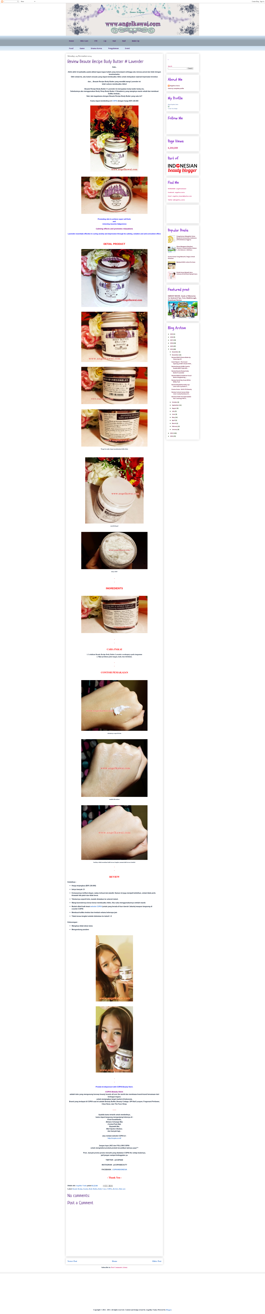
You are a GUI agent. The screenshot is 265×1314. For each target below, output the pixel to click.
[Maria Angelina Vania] (169, 107)
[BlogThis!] (106, 1186)
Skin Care (84, 41)
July (173, 411)
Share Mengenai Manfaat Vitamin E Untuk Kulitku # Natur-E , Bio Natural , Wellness (186, 248)
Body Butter (93, 1189)
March (174, 423)
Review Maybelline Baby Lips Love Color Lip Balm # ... (181, 385)
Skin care (122, 1189)
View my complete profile (176, 88)
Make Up (135, 41)
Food (71, 48)
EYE (96, 41)
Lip (105, 41)
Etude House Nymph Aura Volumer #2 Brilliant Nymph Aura (186, 273)
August (174, 408)
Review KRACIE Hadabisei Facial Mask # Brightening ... (182, 376)
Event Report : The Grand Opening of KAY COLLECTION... (182, 363)
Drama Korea (96, 48)
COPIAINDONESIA (120, 1169)
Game (82, 48)
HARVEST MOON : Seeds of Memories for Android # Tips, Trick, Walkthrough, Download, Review (182, 298)
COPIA (114, 101)
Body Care (102, 1189)
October (174, 402)
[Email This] (104, 1186)
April (173, 420)
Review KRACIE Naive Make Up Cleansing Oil (181, 358)
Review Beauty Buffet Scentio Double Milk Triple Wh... (181, 367)
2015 (171, 346)
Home (71, 41)
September (175, 405)
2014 (171, 349)
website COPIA (96, 906)
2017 (171, 340)
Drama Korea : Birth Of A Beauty (182, 389)
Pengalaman (113, 48)
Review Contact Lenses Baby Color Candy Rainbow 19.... (181, 393)
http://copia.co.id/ (114, 1138)
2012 (171, 436)
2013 (171, 433)
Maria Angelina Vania (173, 104)
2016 (171, 343)
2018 (171, 337)
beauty (85, 1189)
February (175, 426)
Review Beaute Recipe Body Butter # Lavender (180, 372)
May (173, 417)
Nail (124, 41)
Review (115, 1189)
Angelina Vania (175, 86)
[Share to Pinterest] (112, 1186)
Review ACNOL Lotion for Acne (185, 262)
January (174, 429)
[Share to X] (108, 1186)
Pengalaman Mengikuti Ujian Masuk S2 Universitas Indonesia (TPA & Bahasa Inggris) (186, 238)
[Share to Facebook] (110, 1186)
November (175, 355)
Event (127, 48)
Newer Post (72, 1261)
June (173, 414)
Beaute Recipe (77, 1189)
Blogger (168, 1310)
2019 (171, 334)
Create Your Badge (172, 108)
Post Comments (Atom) (119, 1267)
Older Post (156, 1261)
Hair (114, 41)
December (175, 352)
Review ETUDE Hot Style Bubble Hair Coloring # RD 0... (181, 397)
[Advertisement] (128, 1291)
